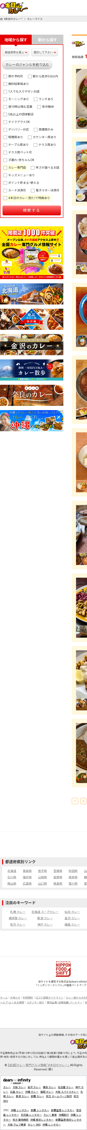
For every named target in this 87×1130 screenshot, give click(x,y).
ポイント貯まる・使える (23, 182)
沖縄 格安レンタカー (42, 1119)
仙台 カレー (72, 912)
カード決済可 (17, 190)
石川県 (11, 877)
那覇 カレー (37, 1096)
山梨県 (42, 877)
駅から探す (47, 40)
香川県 (73, 883)
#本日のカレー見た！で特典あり (29, 198)
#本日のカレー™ (13, 19)
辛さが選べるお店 (47, 167)
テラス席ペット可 (20, 152)
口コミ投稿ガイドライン (49, 997)
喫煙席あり (15, 137)
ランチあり (46, 99)
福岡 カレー (47, 1091)
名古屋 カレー (66, 1087)
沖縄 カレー (31, 1091)
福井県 (27, 877)
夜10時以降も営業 (20, 106)
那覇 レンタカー (40, 1110)
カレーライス (34, 19)
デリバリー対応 (18, 129)
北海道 (11, 871)
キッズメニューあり (21, 175)
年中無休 (48, 106)
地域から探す (15, 40)
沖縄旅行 (64, 1115)
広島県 (27, 883)
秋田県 (73, 871)
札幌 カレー (18, 912)
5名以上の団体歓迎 (21, 114)
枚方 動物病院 (21, 1119)
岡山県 (11, 883)
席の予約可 (15, 76)
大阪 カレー (19, 1087)
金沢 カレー (72, 918)
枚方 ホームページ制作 (59, 1096)
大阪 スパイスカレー (67, 1091)
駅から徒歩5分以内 (45, 76)
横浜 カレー (49, 1087)
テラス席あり (47, 144)
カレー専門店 (17, 167)
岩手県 (42, 871)
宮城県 (57, 871)
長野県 (57, 877)
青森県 (27, 871)
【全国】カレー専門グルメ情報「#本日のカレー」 (38, 1065)
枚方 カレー (18, 924)
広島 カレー (16, 1091)
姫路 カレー (72, 924)
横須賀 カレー (18, 918)
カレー (7, 1087)
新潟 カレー (45, 918)
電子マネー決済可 (47, 190)
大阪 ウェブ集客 (17, 1124)
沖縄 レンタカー (20, 1110)
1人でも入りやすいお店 (23, 91)
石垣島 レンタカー (31, 1115)
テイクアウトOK (19, 122)
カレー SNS (34, 1124)
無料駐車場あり (18, 84)
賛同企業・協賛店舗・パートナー (64, 1002)
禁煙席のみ (46, 129)
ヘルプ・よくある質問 (12, 1002)
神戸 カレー (45, 924)
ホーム (4, 997)
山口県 (42, 883)
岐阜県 (73, 877)
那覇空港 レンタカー (63, 1110)
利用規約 (28, 997)
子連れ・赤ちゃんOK (21, 160)
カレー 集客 (50, 1115)
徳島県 (57, 883)
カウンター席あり (44, 137)
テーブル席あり (18, 144)
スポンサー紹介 (35, 1002)
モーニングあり (18, 99)
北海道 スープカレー (44, 912)
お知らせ (15, 997)
